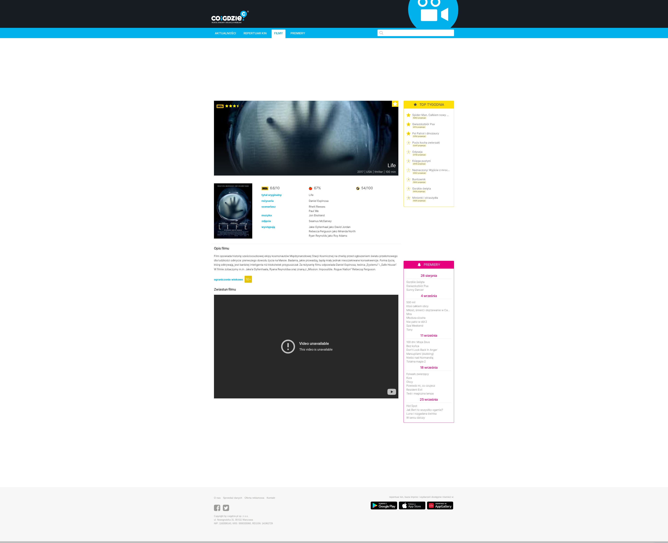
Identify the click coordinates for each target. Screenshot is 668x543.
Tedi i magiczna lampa (420, 393)
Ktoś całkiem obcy (417, 306)
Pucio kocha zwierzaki (426, 142)
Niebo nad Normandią (419, 357)
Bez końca (412, 346)
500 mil (410, 302)
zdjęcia (266, 221)
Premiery (298, 33)
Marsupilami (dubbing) (420, 353)
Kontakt (271, 497)
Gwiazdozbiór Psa (423, 124)
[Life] (233, 210)
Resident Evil (414, 389)
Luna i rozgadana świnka (421, 413)
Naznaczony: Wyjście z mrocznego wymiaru (431, 170)
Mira (409, 314)
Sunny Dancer (415, 289)
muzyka (266, 215)
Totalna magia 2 (416, 361)
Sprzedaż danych (232, 497)
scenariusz (268, 206)
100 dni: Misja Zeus (418, 342)
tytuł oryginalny (271, 195)
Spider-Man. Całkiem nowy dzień (431, 115)
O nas (217, 497)
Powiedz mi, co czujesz (420, 385)
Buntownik (419, 179)
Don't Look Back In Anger (421, 349)
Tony (409, 329)
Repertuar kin (255, 33)
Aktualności (225, 33)
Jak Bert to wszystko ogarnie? (424, 409)
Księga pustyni (421, 160)
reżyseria (267, 201)
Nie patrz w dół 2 (416, 321)
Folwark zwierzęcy (417, 374)
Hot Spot (411, 405)
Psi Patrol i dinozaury (425, 133)
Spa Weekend (414, 325)
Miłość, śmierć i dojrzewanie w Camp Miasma (428, 310)
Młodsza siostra (415, 317)
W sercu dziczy (415, 417)
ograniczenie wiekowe (228, 279)
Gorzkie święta (421, 188)
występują (268, 227)
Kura (409, 377)
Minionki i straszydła (425, 197)
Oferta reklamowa (254, 497)
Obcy (409, 381)
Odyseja (417, 151)
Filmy (278, 33)
